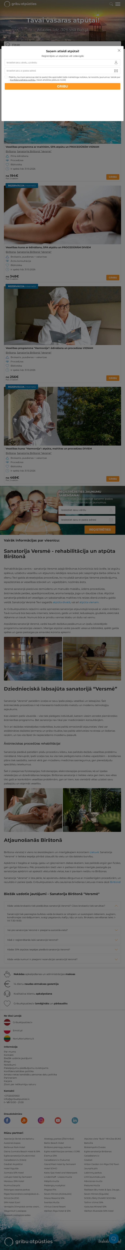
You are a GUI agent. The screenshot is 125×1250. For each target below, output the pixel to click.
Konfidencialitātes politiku (22, 80)
